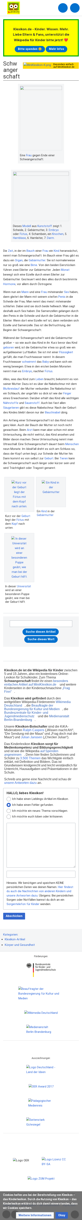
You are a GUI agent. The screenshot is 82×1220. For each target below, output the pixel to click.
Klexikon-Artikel (15, 939)
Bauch (30, 251)
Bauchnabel (52, 412)
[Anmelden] (63, 8)
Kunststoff (44, 226)
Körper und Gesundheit (20, 945)
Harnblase (19, 237)
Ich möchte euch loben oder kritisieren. (37, 816)
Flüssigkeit (66, 352)
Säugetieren (11, 407)
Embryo (54, 230)
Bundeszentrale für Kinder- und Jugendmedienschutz (26, 714)
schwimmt (29, 361)
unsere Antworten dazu (20, 782)
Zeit (10, 251)
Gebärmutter (37, 260)
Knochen (57, 234)
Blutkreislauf (11, 388)
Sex (66, 292)
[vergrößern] (60, 155)
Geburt (48, 458)
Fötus (23, 234)
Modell (26, 226)
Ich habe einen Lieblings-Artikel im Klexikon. (40, 799)
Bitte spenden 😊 (30, 49)
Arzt (30, 430)
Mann (25, 292)
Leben (40, 379)
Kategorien (10, 934)
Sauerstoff (32, 403)
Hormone (9, 284)
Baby (45, 361)
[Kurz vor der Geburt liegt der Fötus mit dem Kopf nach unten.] (19, 494)
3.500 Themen (30, 758)
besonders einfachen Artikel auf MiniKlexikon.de (36, 682)
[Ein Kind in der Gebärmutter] (51, 492)
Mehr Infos (56, 49)
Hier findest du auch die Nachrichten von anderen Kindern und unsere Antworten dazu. (40, 891)
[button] (35, 1215)
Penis (61, 297)
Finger (67, 393)
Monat (65, 270)
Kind (56, 251)
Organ (19, 260)
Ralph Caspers (33, 730)
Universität (24, 586)
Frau (29, 155)
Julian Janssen (31, 737)
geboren (8, 347)
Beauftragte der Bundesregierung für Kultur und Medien (32, 707)
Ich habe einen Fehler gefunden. (33, 805)
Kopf (15, 523)
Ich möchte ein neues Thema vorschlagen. (40, 811)
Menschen (72, 444)
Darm (50, 237)
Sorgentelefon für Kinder (23, 904)
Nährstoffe (10, 403)
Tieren (64, 458)
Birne (34, 265)
